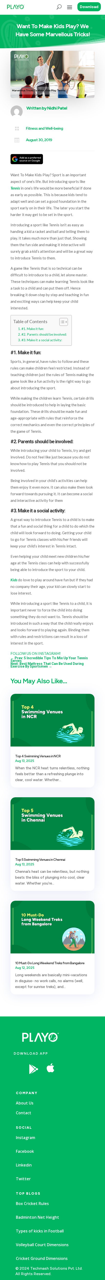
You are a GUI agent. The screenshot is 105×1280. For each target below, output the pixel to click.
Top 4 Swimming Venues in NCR (38, 756)
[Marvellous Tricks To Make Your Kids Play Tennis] (68, 1081)
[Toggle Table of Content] (61, 322)
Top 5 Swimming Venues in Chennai (40, 860)
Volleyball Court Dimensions (42, 1244)
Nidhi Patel (57, 108)
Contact (23, 1112)
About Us (24, 1103)
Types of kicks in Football (40, 1231)
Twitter (23, 1178)
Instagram (25, 1137)
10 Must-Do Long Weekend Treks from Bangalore (49, 963)
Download (89, 6)
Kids (13, 580)
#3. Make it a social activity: (41, 340)
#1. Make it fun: (32, 329)
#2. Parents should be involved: (44, 334)
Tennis (15, 188)
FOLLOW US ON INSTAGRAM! (35, 653)
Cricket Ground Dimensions (42, 1258)
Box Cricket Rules (32, 1203)
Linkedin (24, 1165)
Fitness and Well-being (44, 128)
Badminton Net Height (37, 1217)
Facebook (25, 1151)
